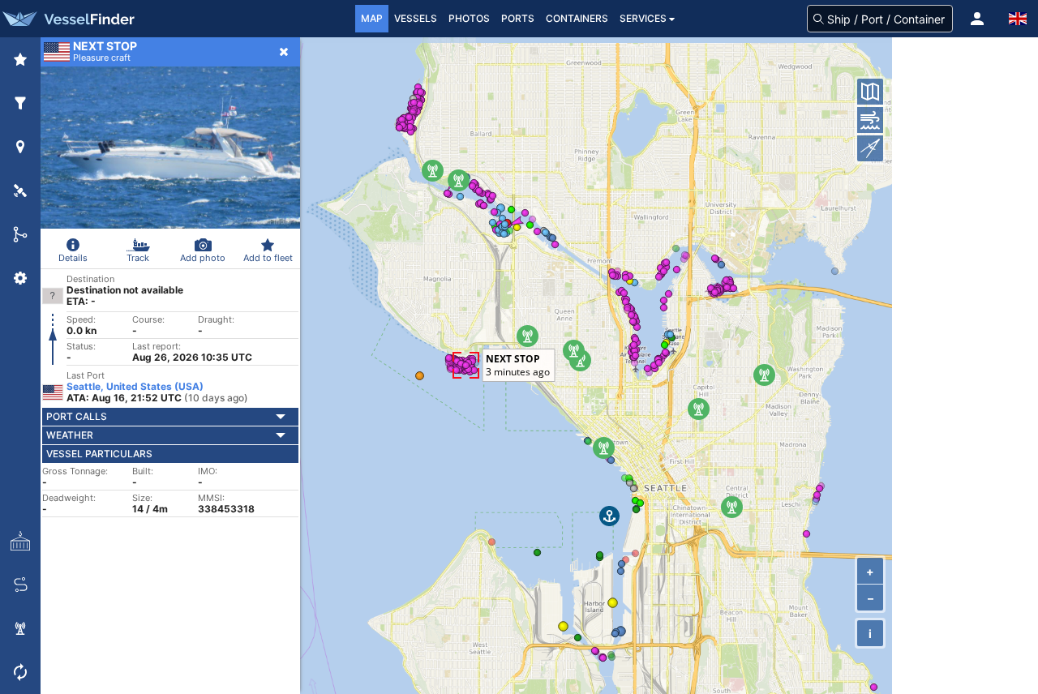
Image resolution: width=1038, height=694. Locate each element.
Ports (517, 18)
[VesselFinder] (67, 18)
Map (372, 18)
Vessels (415, 18)
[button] (977, 18)
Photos (469, 18)
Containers (577, 18)
